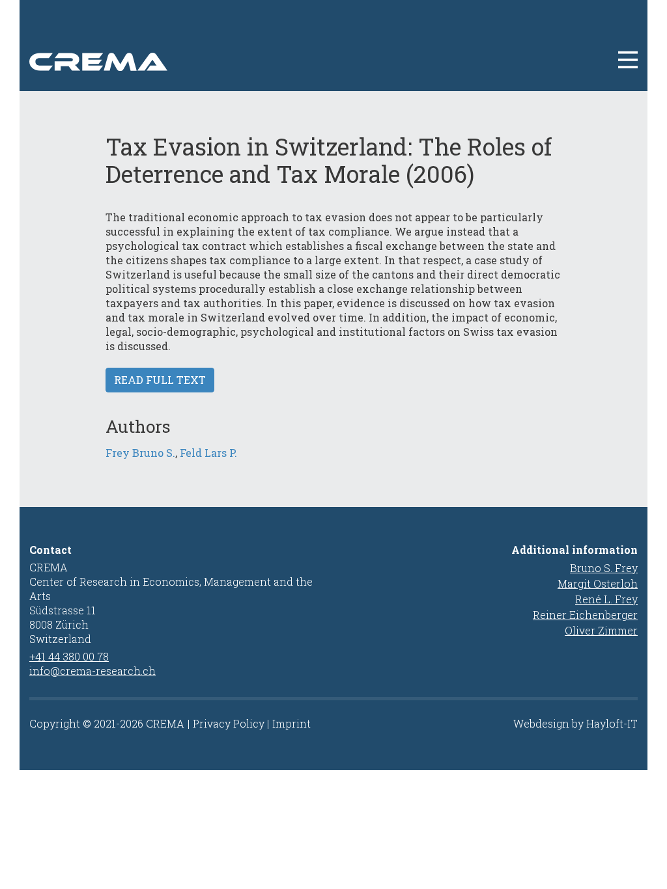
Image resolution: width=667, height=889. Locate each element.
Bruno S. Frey (604, 568)
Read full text (160, 380)
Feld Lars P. (208, 452)
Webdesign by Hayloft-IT (575, 723)
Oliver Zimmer (601, 630)
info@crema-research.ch (92, 670)
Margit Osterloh (598, 583)
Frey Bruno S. (140, 452)
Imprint (291, 723)
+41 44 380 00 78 (69, 656)
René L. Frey (606, 599)
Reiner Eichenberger (585, 615)
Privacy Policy (228, 723)
